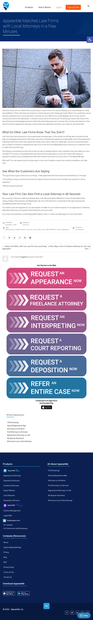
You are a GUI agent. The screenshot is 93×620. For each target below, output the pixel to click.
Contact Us (8, 577)
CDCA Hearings (13, 422)
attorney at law (10, 229)
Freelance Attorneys (11, 485)
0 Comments (79, 229)
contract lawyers (43, 113)
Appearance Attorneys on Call (18, 435)
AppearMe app (78, 157)
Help (60, 214)
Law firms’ (71, 142)
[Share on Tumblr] (20, 238)
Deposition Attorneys (12, 480)
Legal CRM (8, 516)
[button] (90, 39)
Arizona (18, 198)
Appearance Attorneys (12, 476)
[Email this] (30, 238)
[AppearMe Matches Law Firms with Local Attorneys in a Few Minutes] (6, 6)
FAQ (5, 562)
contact (25, 214)
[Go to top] (46, 606)
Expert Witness (9, 490)
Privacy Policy (9, 567)
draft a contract (36, 116)
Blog (5, 557)
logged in (24, 257)
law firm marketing (62, 229)
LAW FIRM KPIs (51, 229)
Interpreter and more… (12, 500)
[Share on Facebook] (4, 238)
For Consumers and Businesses (15, 528)
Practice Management (12, 511)
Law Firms (26, 225)
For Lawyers (8, 525)
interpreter (36, 210)
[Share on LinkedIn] (14, 238)
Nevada (32, 198)
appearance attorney (23, 124)
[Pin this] (25, 238)
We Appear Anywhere (15, 438)
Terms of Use (9, 572)
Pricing (6, 552)
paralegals (21, 121)
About (6, 542)
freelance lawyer (51, 151)
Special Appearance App (16, 426)
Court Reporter (9, 495)
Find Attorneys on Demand (17, 432)
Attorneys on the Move (16, 429)
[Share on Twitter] (9, 238)
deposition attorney (9, 210)
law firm (29, 229)
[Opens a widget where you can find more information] (84, 616)
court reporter (66, 124)
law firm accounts (39, 229)
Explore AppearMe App (12, 547)
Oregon (11, 201)
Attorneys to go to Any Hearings (19, 441)
